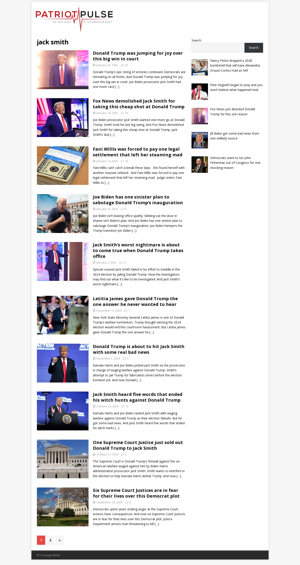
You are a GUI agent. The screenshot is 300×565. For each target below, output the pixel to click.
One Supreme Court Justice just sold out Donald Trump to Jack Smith (138, 445)
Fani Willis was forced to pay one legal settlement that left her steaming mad (138, 152)
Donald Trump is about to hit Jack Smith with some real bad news (138, 349)
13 (126, 406)
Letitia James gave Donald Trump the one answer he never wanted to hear (135, 301)
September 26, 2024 (109, 502)
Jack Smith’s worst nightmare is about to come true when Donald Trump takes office (138, 250)
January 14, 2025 (107, 161)
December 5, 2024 (108, 358)
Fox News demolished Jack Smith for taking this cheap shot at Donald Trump (138, 104)
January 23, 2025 (107, 65)
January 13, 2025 (107, 209)
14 (126, 113)
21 (124, 262)
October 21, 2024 (107, 454)
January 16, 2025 (107, 113)
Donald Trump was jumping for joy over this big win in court (138, 56)
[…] (117, 87)
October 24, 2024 (107, 406)
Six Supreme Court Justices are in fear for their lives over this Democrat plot (136, 493)
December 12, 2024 (108, 310)
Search (196, 40)
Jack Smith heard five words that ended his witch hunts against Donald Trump (138, 397)
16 (126, 161)
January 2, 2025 (106, 262)
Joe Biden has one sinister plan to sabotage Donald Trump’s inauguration (138, 200)
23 (126, 65)
